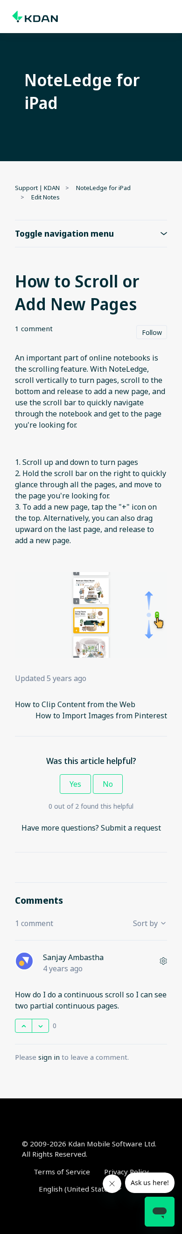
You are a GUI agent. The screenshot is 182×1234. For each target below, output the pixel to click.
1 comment (34, 328)
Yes (75, 784)
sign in (49, 1057)
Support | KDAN (37, 188)
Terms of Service (62, 1171)
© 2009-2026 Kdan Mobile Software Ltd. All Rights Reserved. (89, 1149)
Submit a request (131, 828)
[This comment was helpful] (23, 1026)
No (108, 784)
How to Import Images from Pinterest (101, 715)
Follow (152, 332)
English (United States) (77, 1188)
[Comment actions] (163, 961)
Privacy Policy (126, 1171)
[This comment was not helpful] (40, 1026)
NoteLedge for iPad (103, 188)
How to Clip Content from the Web (75, 704)
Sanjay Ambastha (73, 957)
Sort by (146, 923)
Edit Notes (45, 197)
